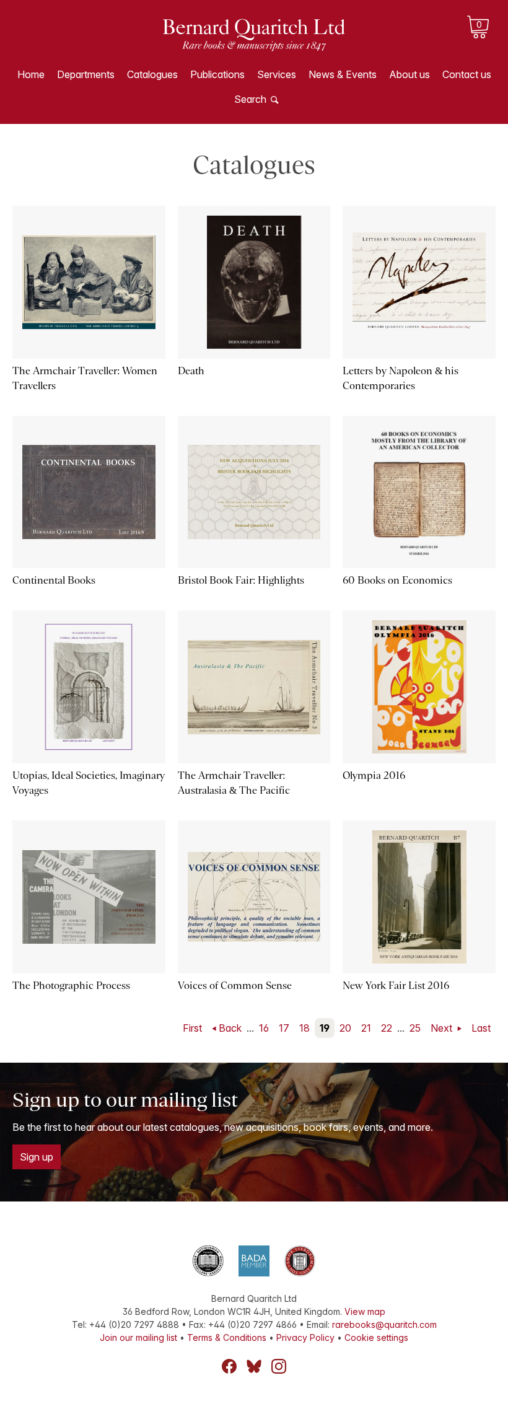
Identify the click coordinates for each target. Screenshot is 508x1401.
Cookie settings (376, 1337)
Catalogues (152, 74)
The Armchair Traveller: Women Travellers (84, 378)
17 (284, 1028)
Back (230, 1028)
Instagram (278, 1366)
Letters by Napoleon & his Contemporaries (400, 378)
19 (325, 1028)
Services (276, 74)
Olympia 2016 (374, 775)
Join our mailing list (138, 1337)
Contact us (466, 74)
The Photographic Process (71, 985)
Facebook (229, 1366)
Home (31, 74)
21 (366, 1028)
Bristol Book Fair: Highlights (241, 580)
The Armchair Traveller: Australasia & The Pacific (234, 783)
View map (364, 1311)
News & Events (343, 74)
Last (481, 1028)
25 (415, 1028)
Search (250, 99)
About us (409, 74)
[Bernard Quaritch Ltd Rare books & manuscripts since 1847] (254, 43)
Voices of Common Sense (235, 985)
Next (443, 1028)
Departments (86, 74)
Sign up (36, 1157)
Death (191, 371)
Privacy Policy (305, 1337)
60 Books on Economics (397, 580)
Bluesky (254, 1366)
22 (386, 1028)
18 (304, 1028)
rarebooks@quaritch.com (384, 1324)
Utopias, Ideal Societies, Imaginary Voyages (88, 783)
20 (345, 1028)
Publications (217, 74)
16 (264, 1028)
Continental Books (53, 580)
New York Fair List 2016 (396, 985)
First (192, 1028)
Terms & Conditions (226, 1337)
